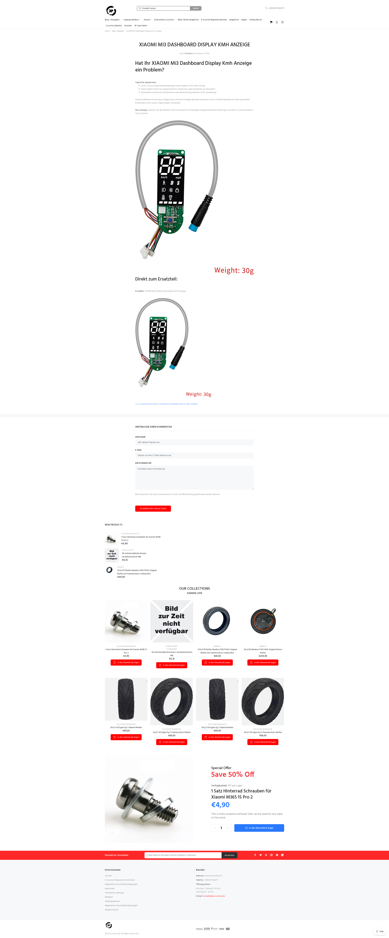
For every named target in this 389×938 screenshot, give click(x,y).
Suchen (108, 876)
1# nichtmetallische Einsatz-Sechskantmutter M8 (134, 555)
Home (107, 31)
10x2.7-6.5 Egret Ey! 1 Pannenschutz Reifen (172, 732)
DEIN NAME (140, 437)
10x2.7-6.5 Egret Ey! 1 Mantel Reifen (126, 727)
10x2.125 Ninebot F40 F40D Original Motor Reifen (263, 651)
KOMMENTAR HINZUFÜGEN (153, 508)
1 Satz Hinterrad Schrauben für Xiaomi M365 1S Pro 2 (141, 538)
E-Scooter (143, 404)
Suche (195, 8)
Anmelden (229, 855)
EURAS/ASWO (127, 550)
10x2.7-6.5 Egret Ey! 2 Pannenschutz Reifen (263, 732)
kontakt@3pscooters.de (214, 896)
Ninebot (120, 567)
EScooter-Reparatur (130, 533)
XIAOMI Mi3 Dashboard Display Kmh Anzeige (165, 291)
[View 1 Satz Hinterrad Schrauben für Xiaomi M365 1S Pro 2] (111, 538)
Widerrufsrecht (112, 910)
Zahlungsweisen (112, 901)
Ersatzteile (153, 404)
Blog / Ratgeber (118, 31)
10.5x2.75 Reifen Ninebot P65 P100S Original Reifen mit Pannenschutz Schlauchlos (137, 572)
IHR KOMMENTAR (143, 463)
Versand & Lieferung (114, 893)
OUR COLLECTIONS (194, 588)
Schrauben (172, 649)
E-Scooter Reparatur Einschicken (120, 880)
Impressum (110, 888)
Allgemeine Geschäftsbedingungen (121, 884)
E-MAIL (138, 450)
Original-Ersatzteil (208, 110)
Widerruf (109, 897)
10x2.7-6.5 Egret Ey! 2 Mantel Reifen (217, 727)
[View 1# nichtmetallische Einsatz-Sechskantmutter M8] (112, 555)
